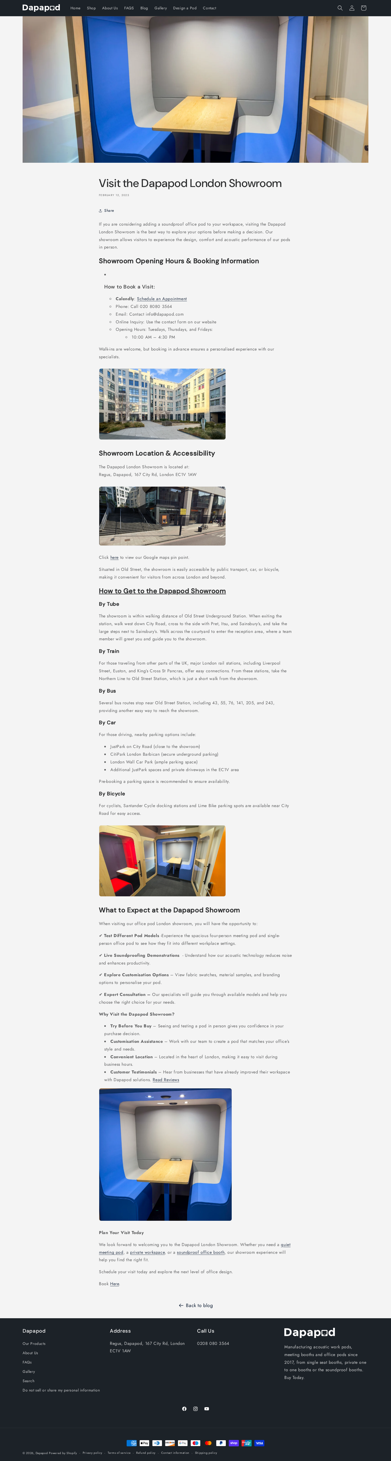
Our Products (34, 1343)
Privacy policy (92, 1453)
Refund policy (146, 1453)
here (114, 557)
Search (29, 1380)
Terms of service (119, 1453)
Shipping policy (206, 1453)
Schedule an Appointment (162, 299)
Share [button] (109, 210)
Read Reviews (166, 1080)
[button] (340, 8)
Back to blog (199, 1305)
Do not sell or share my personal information (61, 1390)
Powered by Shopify (63, 1453)
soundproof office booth (200, 1252)
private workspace (147, 1252)
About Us (30, 1353)
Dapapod (42, 1453)
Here (114, 1284)
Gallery (29, 1371)
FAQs (27, 1362)
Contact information (175, 1453)
